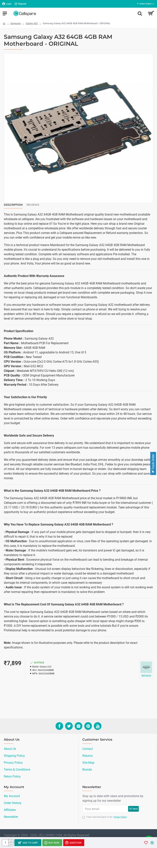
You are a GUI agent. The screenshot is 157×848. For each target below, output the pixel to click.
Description (13, 204)
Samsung (15, 23)
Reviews (32, 204)
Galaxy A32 (32, 23)
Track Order (153, 462)
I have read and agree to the (106, 817)
